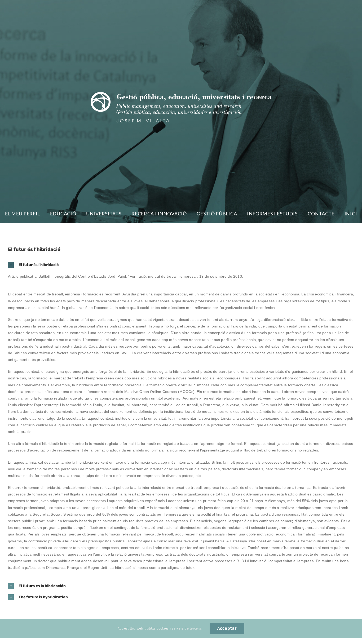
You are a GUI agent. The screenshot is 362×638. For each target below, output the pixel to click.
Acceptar (227, 628)
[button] (181, 265)
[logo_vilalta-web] (181, 94)
